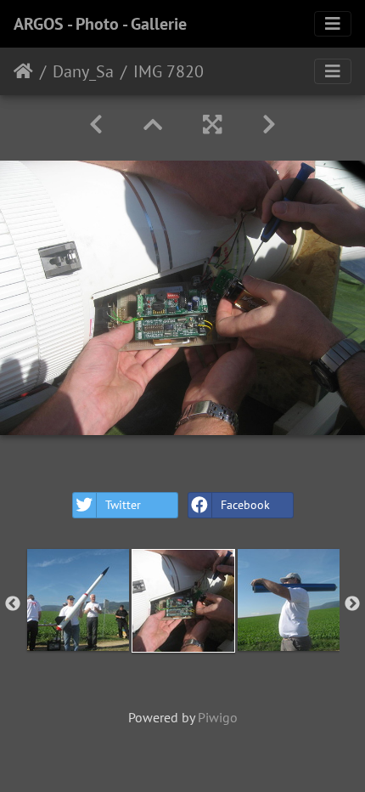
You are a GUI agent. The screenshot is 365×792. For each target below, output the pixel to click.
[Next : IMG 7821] (269, 124)
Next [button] (352, 604)
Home (23, 71)
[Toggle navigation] (332, 24)
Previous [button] (12, 604)
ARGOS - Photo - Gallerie (100, 24)
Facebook (245, 504)
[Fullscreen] (212, 124)
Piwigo (218, 717)
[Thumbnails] (152, 124)
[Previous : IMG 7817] (96, 124)
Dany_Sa (83, 71)
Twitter (123, 504)
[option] (78, 600)
